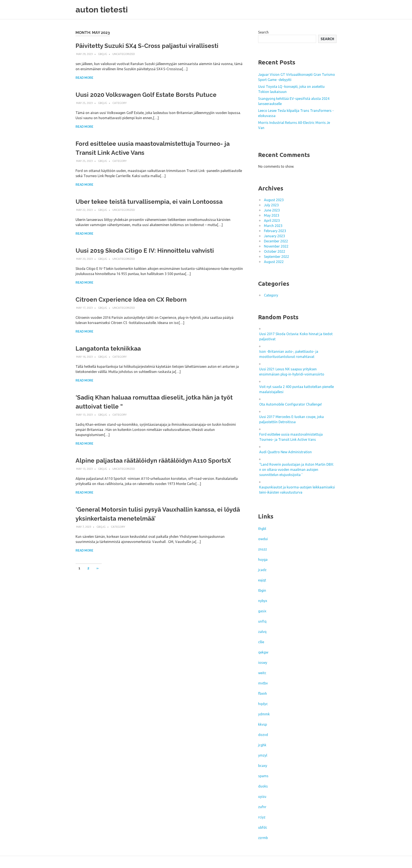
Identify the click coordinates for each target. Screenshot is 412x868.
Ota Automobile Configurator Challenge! (290, 404)
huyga (263, 559)
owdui (263, 539)
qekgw (263, 652)
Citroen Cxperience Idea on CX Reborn (131, 299)
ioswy (262, 662)
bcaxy (262, 766)
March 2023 (273, 226)
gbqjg (102, 53)
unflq (262, 621)
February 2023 (275, 231)
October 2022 (274, 251)
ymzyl (262, 755)
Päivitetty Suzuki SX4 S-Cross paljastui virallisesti (147, 45)
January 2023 (274, 236)
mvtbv (263, 683)
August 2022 (274, 262)
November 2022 (276, 246)
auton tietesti (102, 9)
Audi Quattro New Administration (285, 452)
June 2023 (272, 210)
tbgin (262, 590)
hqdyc (263, 704)
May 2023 (271, 215)
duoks (263, 786)
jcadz (262, 570)
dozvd (263, 735)
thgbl (262, 529)
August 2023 (274, 200)
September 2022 (276, 256)
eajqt (262, 580)
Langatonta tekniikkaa (108, 348)
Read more (84, 77)
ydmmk (264, 714)
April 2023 (272, 220)
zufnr (262, 807)
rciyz (261, 817)
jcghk (262, 745)
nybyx (262, 601)
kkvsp (262, 724)
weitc (262, 673)
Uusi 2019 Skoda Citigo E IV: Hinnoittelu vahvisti (145, 250)
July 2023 (271, 205)
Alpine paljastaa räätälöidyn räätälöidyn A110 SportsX (153, 460)
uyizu (262, 796)
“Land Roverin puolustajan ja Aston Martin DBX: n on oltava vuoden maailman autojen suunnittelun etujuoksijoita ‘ (296, 469)
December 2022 (276, 241)
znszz (262, 549)
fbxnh (262, 693)
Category (119, 102)
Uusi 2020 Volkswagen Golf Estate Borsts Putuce (146, 94)
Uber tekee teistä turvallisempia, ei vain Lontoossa (149, 201)
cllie (261, 642)
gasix (262, 611)
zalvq (262, 632)
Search (263, 32)
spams (263, 776)
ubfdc (262, 827)
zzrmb (263, 838)
